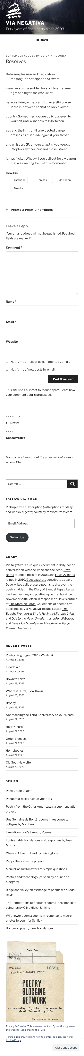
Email (11, 322)
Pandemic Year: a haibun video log (29, 799)
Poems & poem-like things (32, 210)
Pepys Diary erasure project (25, 861)
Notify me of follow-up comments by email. (40, 362)
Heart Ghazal (14, 727)
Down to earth (15, 679)
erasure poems (40, 584)
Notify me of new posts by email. (33, 369)
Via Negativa (25, 23)
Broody (11, 703)
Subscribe (17, 537)
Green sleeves (16, 738)
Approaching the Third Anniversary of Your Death (40, 715)
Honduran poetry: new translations (30, 928)
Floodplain (13, 667)
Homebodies (15, 750)
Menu (44, 39)
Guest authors (36, 579)
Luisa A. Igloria (54, 55)
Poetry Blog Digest (19, 791)
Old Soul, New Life (18, 762)
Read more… (25, 628)
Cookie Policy (13, 1040)
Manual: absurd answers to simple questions (36, 869)
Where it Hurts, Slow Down (24, 691)
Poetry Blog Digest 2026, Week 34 (29, 655)
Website (12, 341)
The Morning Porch (22, 604)
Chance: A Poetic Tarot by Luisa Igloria (32, 853)
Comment (14, 247)
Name (11, 301)
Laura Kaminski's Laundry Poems (28, 832)
